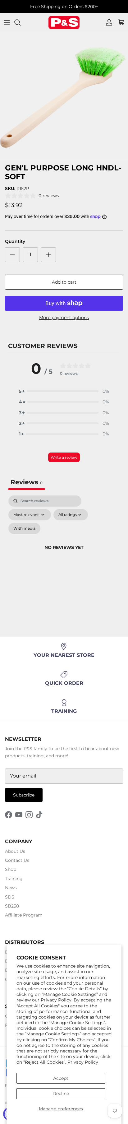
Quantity (15, 241)
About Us (15, 851)
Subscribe (23, 795)
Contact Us (17, 860)
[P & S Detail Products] (64, 22)
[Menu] (7, 22)
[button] (64, 391)
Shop (10, 869)
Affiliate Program (24, 915)
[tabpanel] (64, 555)
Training (14, 878)
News (11, 887)
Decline (61, 1093)
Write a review (64, 457)
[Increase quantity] (48, 254)
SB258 (12, 906)
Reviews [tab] (27, 482)
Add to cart (64, 282)
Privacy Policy (82, 1062)
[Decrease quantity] (12, 254)
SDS (9, 897)
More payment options (64, 317)
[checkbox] (24, 528)
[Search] (20, 22)
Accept (60, 1078)
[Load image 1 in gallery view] (64, 96)
